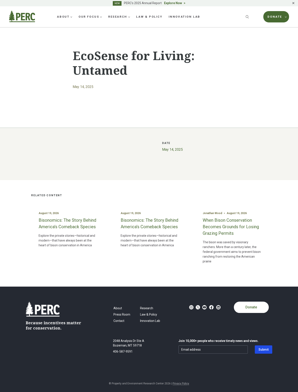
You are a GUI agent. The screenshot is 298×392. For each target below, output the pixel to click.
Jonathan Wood (212, 213)
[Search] (248, 17)
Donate (251, 307)
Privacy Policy (181, 383)
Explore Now (173, 3)
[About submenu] (71, 17)
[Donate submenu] (286, 17)
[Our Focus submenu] (101, 17)
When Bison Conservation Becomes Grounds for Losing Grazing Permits (231, 227)
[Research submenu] (129, 17)
